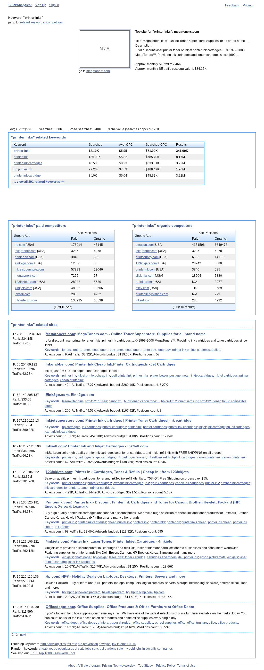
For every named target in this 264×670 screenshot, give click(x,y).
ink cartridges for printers (62, 488)
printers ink (140, 522)
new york (105, 644)
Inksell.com (56, 446)
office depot (70, 622)
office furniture (197, 622)
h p (74, 592)
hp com (159, 592)
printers (103, 622)
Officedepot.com (60, 607)
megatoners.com (98, 71)
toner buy (149, 350)
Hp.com (52, 576)
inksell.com (22, 294)
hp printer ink (23, 169)
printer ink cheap (220, 522)
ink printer (62, 527)
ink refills (164, 457)
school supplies (166, 622)
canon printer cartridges (97, 488)
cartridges (85, 457)
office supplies (143, 622)
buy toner (116, 350)
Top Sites (144, 665)
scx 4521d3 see (96, 401)
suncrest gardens (104, 648)
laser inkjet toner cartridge (127, 557)
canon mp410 (150, 401)
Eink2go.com (57, 395)
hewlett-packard (113, 592)
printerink (173, 522)
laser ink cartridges (81, 562)
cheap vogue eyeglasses (56, 648)
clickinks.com (145, 275)
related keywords (32, 22)
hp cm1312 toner (173, 401)
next (23, 635)
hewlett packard (89, 592)
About (72, 665)
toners (66, 350)
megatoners (100, 350)
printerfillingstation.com (152, 294)
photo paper (83, 557)
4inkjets (67, 557)
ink (147, 483)
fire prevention (88, 644)
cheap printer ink (72, 380)
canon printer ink (208, 457)
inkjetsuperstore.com (29, 269)
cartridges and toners (162, 557)
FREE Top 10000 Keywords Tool (52, 653)
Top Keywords (123, 665)
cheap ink (103, 375)
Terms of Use (186, 665)
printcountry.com (147, 257)
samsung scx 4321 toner (203, 401)
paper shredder (120, 622)
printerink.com (25, 257)
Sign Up (40, 5)
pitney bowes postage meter (169, 375)
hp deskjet (100, 557)
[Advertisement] (40, 61)
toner (86, 350)
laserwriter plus (73, 401)
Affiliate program (89, 665)
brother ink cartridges (235, 483)
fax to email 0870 (124, 644)
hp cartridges (71, 427)
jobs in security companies (154, 648)
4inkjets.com (23, 288)
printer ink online (184, 350)
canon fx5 (115, 401)
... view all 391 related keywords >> (39, 182)
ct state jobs (83, 648)
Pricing (248, 5)
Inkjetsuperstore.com (64, 420)
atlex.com (142, 288)
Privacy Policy (166, 665)
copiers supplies (208, 350)
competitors (54, 22)
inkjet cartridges (202, 375)
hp (64, 592)
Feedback (232, 5)
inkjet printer (86, 375)
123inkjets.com (25, 282)
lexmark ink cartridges (60, 431)
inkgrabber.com (25, 251)
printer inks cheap (194, 522)
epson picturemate (213, 557)
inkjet (202, 427)
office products (228, 622)
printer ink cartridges (28, 163)
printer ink (21, 157)
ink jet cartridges (226, 375)
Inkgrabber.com (59, 364)
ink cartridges (91, 427)
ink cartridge (216, 427)
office (182, 622)
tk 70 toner (131, 401)
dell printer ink (121, 375)
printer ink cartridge (27, 175)
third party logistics (53, 644)
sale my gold (126, 648)
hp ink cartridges (238, 427)
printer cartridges (114, 427)
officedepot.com (26, 300)
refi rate (72, 644)
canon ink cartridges (189, 483)
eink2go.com (24, 263)
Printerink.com (58, 502)
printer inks (22, 151)
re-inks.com (144, 282)
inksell (141, 457)
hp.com (20, 245)
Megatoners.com (60, 334)
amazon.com (145, 245)
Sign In (54, 5)
